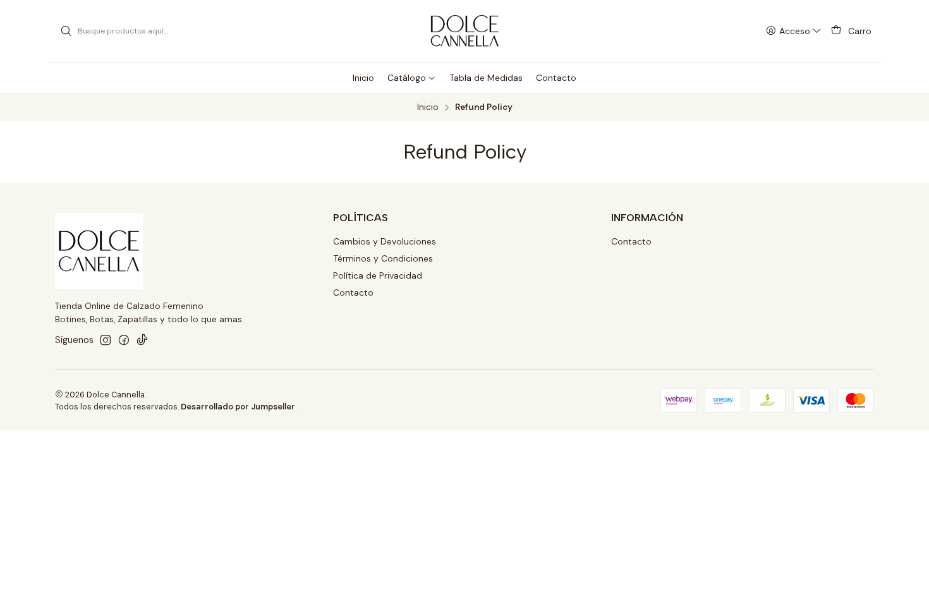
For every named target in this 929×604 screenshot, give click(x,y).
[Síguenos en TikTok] (142, 340)
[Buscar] (65, 31)
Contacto (353, 292)
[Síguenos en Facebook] (124, 340)
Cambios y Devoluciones (384, 241)
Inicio (428, 107)
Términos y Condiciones (383, 258)
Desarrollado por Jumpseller (238, 406)
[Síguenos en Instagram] (105, 340)
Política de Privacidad (377, 275)
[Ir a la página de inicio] (464, 31)
